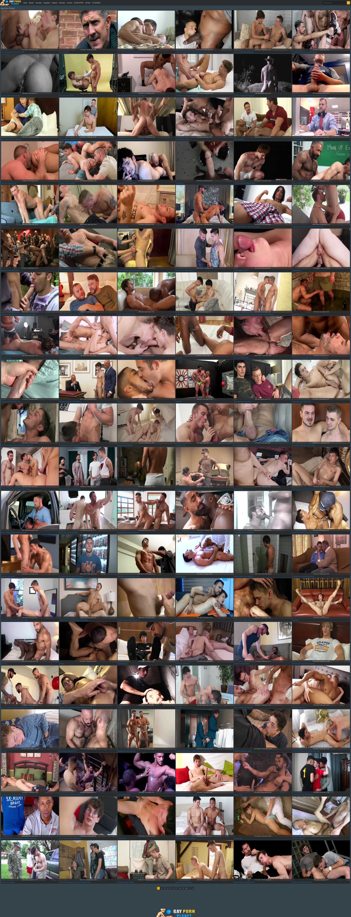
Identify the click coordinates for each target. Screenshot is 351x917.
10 (186, 888)
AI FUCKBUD (96, 3)
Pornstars (62, 3)
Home (25, 3)
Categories (46, 3)
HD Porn (87, 3)
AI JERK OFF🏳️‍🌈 (78, 3)
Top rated (38, 3)
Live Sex (69, 3)
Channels (54, 3)
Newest (31, 3)
